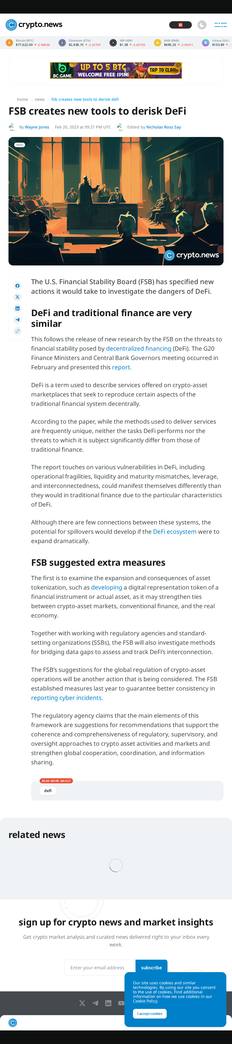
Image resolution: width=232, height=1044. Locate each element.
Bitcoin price (28, 42)
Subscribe (151, 967)
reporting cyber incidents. (67, 698)
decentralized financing (139, 348)
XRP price (127, 42)
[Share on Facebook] (17, 286)
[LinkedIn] (109, 1003)
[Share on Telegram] (17, 320)
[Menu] (220, 25)
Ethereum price (80, 42)
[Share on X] (17, 297)
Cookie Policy (145, 1001)
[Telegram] (96, 1003)
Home (22, 99)
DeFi (47, 790)
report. (121, 367)
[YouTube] (122, 1003)
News (40, 99)
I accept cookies (149, 1013)
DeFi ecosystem (175, 531)
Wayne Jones (37, 127)
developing (106, 587)
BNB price (174, 42)
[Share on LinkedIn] (17, 308)
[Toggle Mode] (202, 24)
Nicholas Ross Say (163, 127)
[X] (83, 1003)
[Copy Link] (17, 331)
